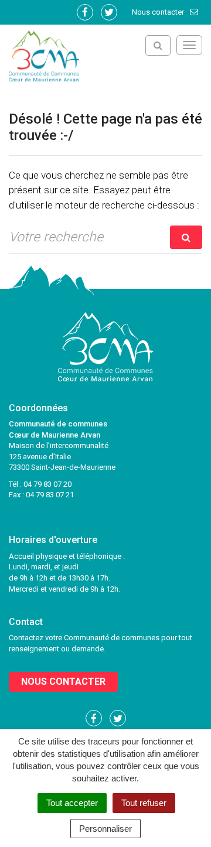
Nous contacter (159, 12)
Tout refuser (143, 803)
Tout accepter (72, 803)
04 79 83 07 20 (47, 484)
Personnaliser (105, 829)
